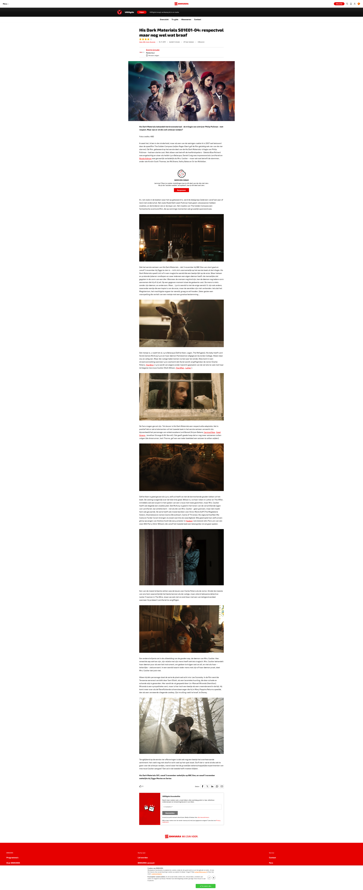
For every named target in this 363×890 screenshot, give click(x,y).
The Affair (180, 368)
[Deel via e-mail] (222, 786)
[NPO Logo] (358, 3)
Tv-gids (175, 19)
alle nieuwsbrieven (203, 817)
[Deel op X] (207, 786)
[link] (142, 52)
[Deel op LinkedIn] (212, 786)
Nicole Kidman (145, 158)
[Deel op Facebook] (202, 786)
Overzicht (164, 19)
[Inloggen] (355, 4)
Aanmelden (170, 813)
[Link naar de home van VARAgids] (119, 12)
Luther (188, 368)
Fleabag (189, 521)
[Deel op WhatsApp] (217, 786)
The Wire (150, 365)
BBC (144, 42)
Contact (197, 19)
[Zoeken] (347, 4)
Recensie (152, 42)
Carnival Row (209, 432)
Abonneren (186, 19)
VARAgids (129, 12)
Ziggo (141, 42)
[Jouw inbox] (351, 4)
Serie (148, 42)
